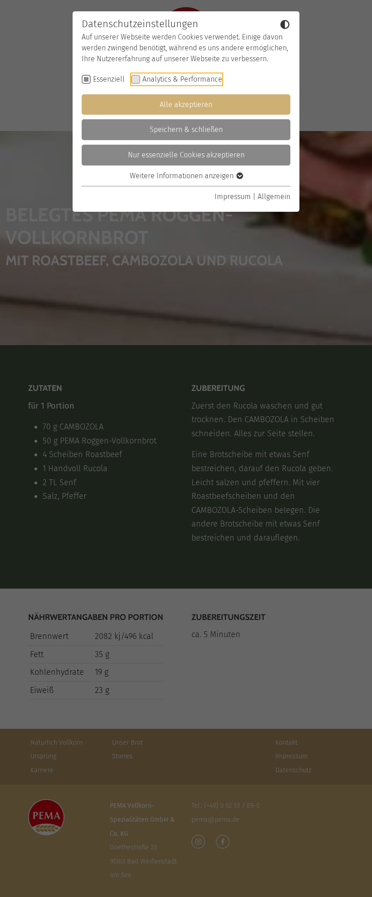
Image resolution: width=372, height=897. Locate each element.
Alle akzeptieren (186, 104)
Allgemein (274, 196)
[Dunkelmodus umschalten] (285, 24)
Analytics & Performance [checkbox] (182, 79)
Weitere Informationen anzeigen (182, 175)
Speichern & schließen (186, 129)
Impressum (233, 196)
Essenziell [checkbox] (109, 79)
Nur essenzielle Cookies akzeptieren (186, 155)
